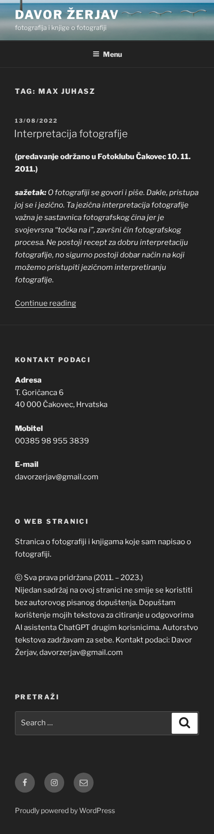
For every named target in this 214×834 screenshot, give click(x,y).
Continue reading (45, 303)
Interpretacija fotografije (71, 134)
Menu (112, 54)
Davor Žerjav (67, 14)
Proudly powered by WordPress (65, 810)
